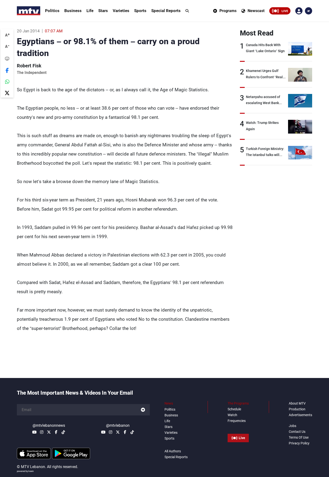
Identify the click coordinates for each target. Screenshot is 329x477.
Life (89, 10)
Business (73, 10)
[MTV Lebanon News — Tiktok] (63, 432)
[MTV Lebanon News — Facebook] (56, 432)
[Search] (187, 11)
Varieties (121, 10)
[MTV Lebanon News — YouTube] (34, 432)
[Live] (238, 427)
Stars (103, 10)
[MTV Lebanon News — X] (49, 432)
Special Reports (166, 10)
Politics (52, 10)
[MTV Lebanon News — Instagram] (41, 432)
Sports (140, 10)
